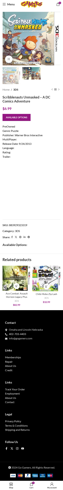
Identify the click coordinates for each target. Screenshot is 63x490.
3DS (15, 89)
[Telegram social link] (29, 237)
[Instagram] (17, 448)
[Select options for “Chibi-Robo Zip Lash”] (46, 287)
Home (6, 89)
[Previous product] (52, 89)
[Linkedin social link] (25, 237)
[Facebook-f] (6, 448)
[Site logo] (32, 3)
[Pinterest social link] (20, 237)
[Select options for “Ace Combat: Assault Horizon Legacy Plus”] (16, 286)
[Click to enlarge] (9, 59)
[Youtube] (22, 448)
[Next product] (58, 89)
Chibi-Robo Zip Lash (46, 294)
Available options (16, 117)
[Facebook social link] (12, 237)
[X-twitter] (11, 448)
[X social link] (16, 237)
